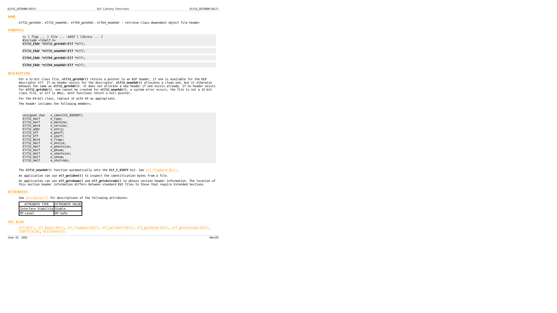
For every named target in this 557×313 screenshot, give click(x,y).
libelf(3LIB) (29, 231)
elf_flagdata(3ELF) (161, 170)
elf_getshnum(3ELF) (152, 227)
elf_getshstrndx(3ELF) (190, 227)
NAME (12, 17)
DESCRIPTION (19, 73)
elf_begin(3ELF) (51, 227)
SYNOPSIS (16, 30)
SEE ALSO (16, 222)
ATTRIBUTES (18, 192)
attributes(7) (37, 198)
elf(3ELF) (26, 227)
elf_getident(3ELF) (118, 227)
